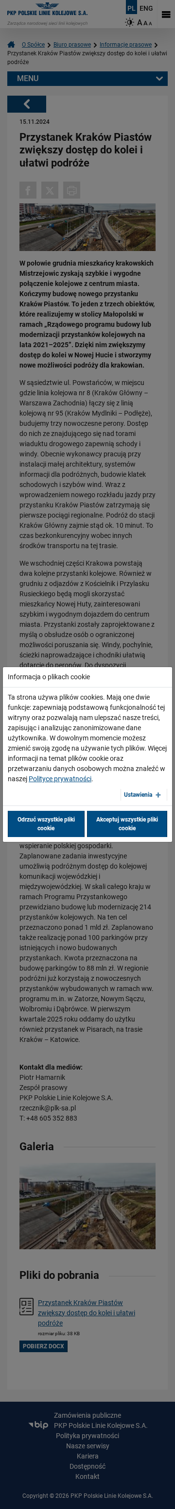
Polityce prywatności (60, 779)
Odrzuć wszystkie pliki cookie (46, 824)
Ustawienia (138, 794)
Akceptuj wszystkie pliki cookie (127, 824)
